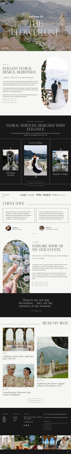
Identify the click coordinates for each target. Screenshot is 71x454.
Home (4, 416)
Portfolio (4, 418)
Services (4, 419)
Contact (4, 421)
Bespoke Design (60, 174)
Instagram (15, 417)
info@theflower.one (29, 421)
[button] (4, 3)
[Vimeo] (29, 425)
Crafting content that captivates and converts (18, 357)
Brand (5, 353)
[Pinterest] (7, 48)
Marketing (40, 380)
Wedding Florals (10, 173)
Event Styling (35, 142)
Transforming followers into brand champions (17, 393)
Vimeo (14, 420)
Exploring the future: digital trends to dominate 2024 (50, 384)
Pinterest (15, 418)
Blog (4, 420)
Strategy (6, 389)
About (4, 417)
